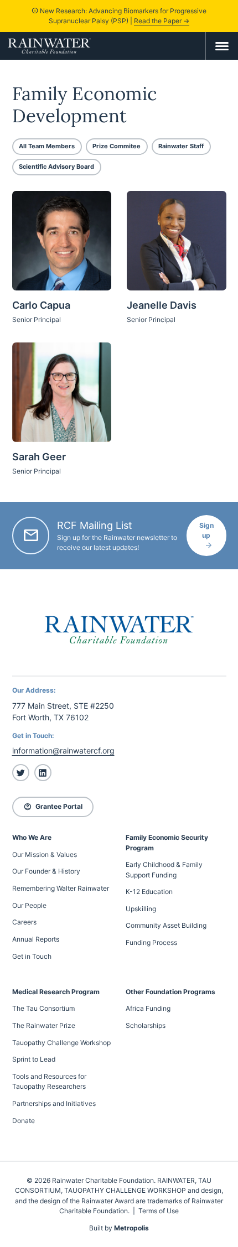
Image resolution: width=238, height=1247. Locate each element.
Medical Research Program (56, 992)
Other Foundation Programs (170, 992)
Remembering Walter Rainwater (60, 888)
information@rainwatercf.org (63, 750)
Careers (24, 922)
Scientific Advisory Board (56, 166)
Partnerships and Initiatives (54, 1103)
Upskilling (141, 909)
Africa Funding (148, 1008)
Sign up (206, 530)
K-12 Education (149, 891)
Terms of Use (158, 1211)
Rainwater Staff (181, 146)
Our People (29, 905)
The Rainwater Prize (43, 1025)
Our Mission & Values (44, 854)
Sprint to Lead (33, 1059)
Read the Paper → (161, 21)
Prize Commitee (116, 146)
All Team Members (47, 146)
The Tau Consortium (43, 1008)
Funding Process (151, 942)
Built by (119, 1228)
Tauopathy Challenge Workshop (61, 1042)
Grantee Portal (52, 806)
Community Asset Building (166, 925)
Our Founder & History (46, 871)
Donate (23, 1120)
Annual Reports (35, 939)
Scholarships (145, 1025)
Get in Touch (31, 956)
